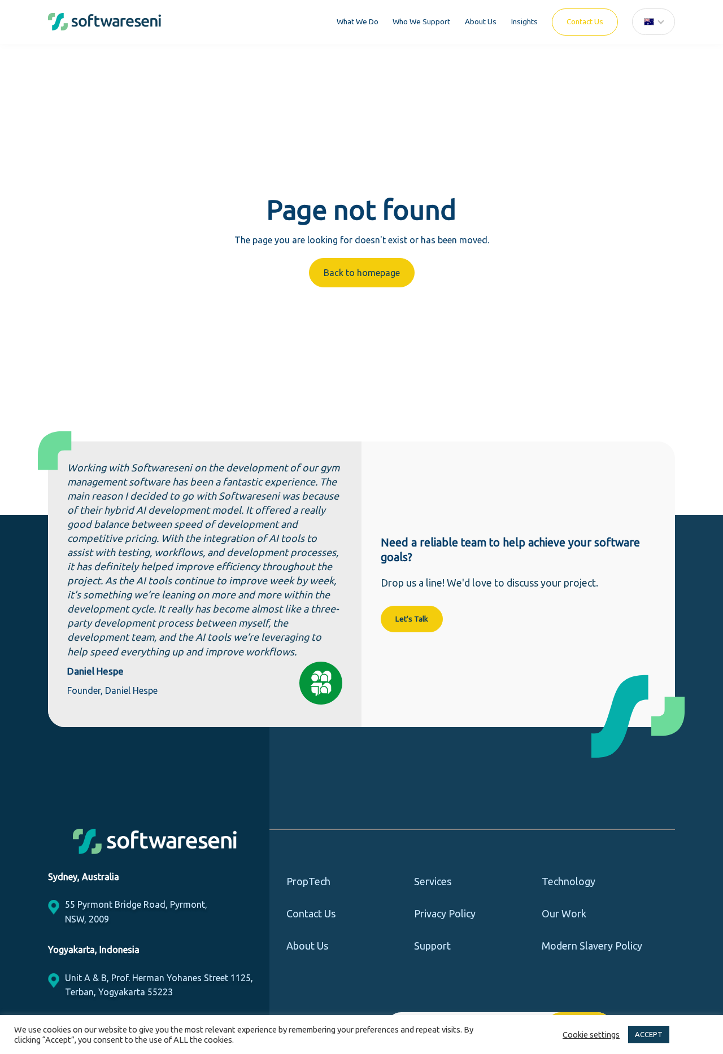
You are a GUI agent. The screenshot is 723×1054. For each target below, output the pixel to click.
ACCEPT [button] (649, 1034)
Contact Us (585, 21)
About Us (480, 21)
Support (432, 945)
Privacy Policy (445, 913)
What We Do (357, 21)
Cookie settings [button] (591, 1034)
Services (432, 881)
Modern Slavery (592, 945)
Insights (524, 21)
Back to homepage (362, 273)
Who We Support (421, 21)
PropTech (308, 881)
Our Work (564, 913)
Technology (568, 881)
